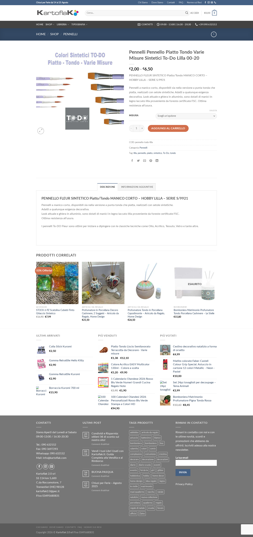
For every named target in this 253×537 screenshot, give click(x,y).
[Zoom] (40, 131)
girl (152, 470)
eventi (157, 465)
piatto (149, 153)
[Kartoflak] (58, 13)
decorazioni (162, 459)
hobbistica (135, 476)
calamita (134, 449)
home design (136, 481)
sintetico (158, 153)
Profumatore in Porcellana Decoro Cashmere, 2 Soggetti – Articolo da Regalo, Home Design (100, 313)
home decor (158, 476)
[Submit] (187, 13)
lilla (135, 153)
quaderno (147, 503)
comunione (150, 454)
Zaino (142, 514)
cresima (163, 454)
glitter (161, 470)
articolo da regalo (150, 432)
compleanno (136, 454)
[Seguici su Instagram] (209, 2)
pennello (142, 153)
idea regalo (151, 481)
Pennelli (70, 34)
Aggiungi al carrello (168, 128)
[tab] (107, 186)
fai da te (144, 470)
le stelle (134, 486)
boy (162, 443)
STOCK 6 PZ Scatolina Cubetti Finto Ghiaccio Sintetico (55, 312)
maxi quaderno (137, 492)
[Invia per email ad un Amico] (144, 161)
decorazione (148, 459)
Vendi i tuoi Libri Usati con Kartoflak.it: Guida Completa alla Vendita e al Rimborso (108, 456)
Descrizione (107, 187)
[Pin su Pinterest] (151, 161)
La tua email (182, 458)
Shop (49, 25)
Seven (160, 508)
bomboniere (151, 443)
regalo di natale (137, 508)
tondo (173, 153)
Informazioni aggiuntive (137, 187)
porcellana (135, 503)
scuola (151, 508)
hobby (146, 476)
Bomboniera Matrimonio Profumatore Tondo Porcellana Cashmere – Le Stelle (194, 312)
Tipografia (78, 25)
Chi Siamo (143, 3)
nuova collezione (149, 497)
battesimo (146, 438)
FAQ (181, 3)
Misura (133, 115)
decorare (134, 459)
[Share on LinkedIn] (157, 161)
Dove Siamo (157, 3)
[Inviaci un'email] (212, 2)
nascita (150, 492)
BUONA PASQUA (102, 472)
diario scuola (145, 465)
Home (39, 25)
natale (160, 492)
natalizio (134, 497)
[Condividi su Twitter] (138, 161)
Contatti (171, 3)
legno (162, 481)
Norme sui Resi (194, 3)
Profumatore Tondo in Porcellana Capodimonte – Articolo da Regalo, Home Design (146, 313)
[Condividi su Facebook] (132, 161)
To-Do (166, 153)
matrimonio (146, 486)
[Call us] (215, 2)
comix (153, 449)
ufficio (133, 514)
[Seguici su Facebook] (205, 2)
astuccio (134, 438)
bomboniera (136, 443)
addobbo (134, 432)
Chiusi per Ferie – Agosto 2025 (107, 485)
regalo (159, 503)
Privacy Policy (184, 484)
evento (133, 470)
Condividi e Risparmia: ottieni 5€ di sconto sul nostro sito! (105, 436)
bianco (157, 438)
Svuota (213, 111)
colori (144, 449)
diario (132, 465)
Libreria (62, 25)
